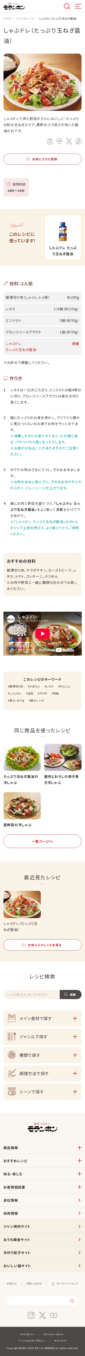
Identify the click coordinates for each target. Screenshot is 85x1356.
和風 (56, 693)
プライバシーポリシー (54, 1334)
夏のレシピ (37, 700)
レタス (49, 686)
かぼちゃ (34, 686)
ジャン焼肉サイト (17, 1226)
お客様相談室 (14, 1187)
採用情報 (10, 1213)
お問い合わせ (34, 1283)
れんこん (65, 686)
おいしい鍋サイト (17, 1265)
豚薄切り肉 (16, 686)
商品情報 (10, 1147)
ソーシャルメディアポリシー (32, 1340)
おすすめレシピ (15, 1160)
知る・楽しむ (13, 1173)
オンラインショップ (67, 1283)
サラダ (43, 693)
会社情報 (10, 1200)
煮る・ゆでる (17, 700)
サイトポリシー (27, 1334)
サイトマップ (60, 1340)
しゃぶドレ (16, 693)
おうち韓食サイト (16, 1239)
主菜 (30, 693)
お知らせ (12, 1283)
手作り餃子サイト (17, 1252)
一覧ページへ (42, 841)
